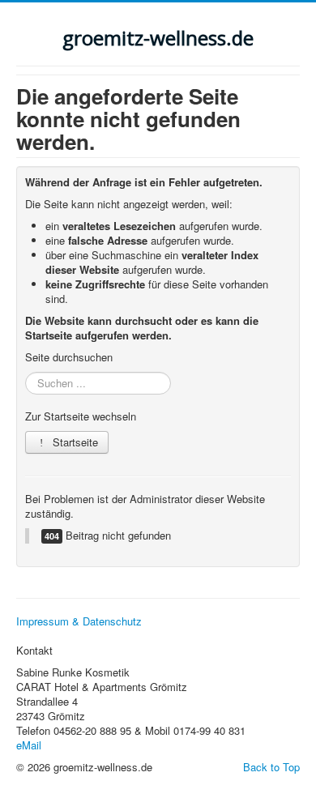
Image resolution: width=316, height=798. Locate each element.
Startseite (73, 442)
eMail (28, 745)
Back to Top (271, 767)
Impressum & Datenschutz (79, 621)
